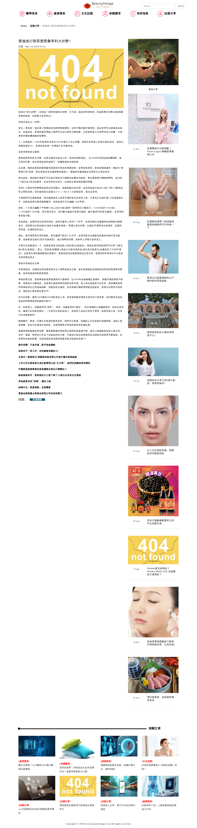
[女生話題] (147, 761)
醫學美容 (32, 13)
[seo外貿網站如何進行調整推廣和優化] (36, 788)
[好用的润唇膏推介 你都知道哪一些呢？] (160, 746)
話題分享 (170, 13)
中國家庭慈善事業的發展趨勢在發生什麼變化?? (42, 369)
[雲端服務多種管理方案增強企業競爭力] (78, 786)
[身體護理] (65, 764)
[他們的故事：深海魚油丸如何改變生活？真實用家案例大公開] (78, 747)
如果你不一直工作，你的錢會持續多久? (38, 351)
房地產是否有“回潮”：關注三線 (34, 381)
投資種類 (37, 399)
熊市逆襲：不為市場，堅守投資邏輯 (36, 345)
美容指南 (142, 13)
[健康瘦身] (23, 761)
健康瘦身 (59, 13)
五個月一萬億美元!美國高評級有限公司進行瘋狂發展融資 (47, 357)
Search (181, 6)
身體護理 (115, 13)
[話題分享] (23, 805)
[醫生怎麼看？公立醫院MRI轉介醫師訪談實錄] (36, 746)
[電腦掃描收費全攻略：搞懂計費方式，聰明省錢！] (119, 746)
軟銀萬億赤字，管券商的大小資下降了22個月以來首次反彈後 (49, 375)
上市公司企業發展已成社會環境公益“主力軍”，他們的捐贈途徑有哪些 (54, 363)
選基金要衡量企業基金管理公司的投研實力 (40, 393)
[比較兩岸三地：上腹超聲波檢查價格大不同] (160, 786)
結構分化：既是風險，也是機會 (34, 387)
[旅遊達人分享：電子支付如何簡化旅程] (119, 786)
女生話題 (87, 13)
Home (24, 26)
